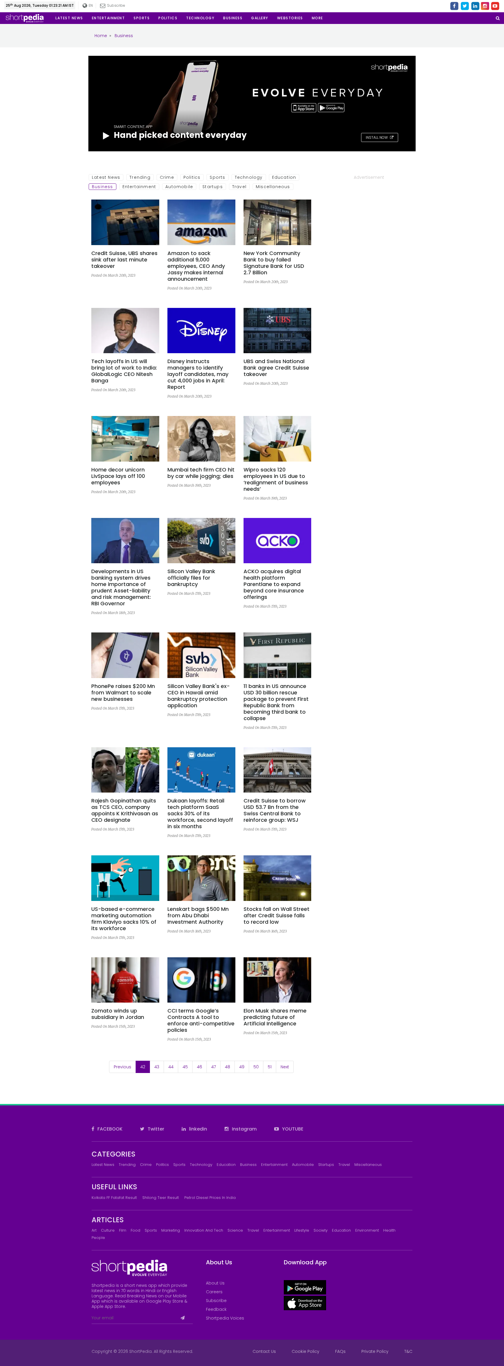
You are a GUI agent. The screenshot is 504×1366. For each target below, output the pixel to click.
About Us (215, 1283)
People (98, 1237)
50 (256, 1067)
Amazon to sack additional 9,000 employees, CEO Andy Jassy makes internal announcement (196, 266)
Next (285, 1067)
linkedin (197, 1129)
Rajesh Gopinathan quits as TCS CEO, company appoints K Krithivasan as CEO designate (124, 810)
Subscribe (216, 1300)
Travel (239, 187)
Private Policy (374, 1351)
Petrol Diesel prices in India (210, 1197)
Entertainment (139, 187)
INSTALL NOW (377, 137)
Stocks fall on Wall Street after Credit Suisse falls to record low (276, 915)
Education (284, 177)
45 (185, 1067)
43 (156, 1067)
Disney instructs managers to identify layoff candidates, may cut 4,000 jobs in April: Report (197, 374)
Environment (367, 1230)
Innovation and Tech (203, 1230)
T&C (408, 1351)
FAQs (340, 1351)
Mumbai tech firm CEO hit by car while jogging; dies (201, 473)
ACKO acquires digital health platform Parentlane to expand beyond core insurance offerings (274, 584)
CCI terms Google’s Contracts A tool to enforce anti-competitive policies (201, 1020)
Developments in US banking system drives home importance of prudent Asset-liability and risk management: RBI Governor (121, 587)
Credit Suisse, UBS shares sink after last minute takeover (124, 259)
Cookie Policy (305, 1351)
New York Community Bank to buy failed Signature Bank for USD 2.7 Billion (274, 263)
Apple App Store (108, 1306)
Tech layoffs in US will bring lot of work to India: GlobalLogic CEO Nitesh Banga (124, 371)
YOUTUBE (292, 1129)
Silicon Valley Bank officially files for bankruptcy (191, 577)
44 (171, 1067)
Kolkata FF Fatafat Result (114, 1197)
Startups (212, 187)
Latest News (106, 177)
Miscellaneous (273, 187)
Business (102, 187)
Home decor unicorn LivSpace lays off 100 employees (118, 476)
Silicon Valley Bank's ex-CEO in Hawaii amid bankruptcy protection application (198, 696)
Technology (249, 177)
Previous (122, 1067)
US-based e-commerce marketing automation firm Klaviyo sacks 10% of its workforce (123, 919)
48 (227, 1067)
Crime (167, 177)
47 (213, 1067)
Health (389, 1230)
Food (135, 1230)
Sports (217, 177)
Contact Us (264, 1351)
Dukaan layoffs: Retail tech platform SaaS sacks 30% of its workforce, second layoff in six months (200, 814)
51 (270, 1067)
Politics (192, 177)
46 (199, 1067)
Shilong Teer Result (160, 1197)
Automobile (179, 187)
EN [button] (91, 5)
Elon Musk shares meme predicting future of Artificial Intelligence (275, 1017)
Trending (140, 177)
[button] (317, 18)
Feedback (216, 1309)
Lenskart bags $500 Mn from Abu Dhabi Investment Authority (198, 915)
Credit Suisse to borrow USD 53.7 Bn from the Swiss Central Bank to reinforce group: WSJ (275, 810)
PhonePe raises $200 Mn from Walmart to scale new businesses (123, 692)
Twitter (155, 1129)
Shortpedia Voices (225, 1318)
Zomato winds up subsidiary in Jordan (117, 1014)
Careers (214, 1292)
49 (241, 1067)
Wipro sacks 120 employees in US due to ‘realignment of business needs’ (276, 479)
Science (235, 1230)
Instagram (244, 1129)
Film (122, 1230)
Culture (108, 1230)
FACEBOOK (109, 1129)
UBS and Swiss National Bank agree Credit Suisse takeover (276, 367)
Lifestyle (301, 1230)
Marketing (170, 1230)
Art (94, 1230)
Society (321, 1230)
